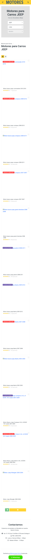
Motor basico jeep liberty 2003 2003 (13, 385)
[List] (5, 56)
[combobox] (15, 22)
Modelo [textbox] (11, 31)
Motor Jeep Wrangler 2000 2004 (12, 499)
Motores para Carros (6, 43)
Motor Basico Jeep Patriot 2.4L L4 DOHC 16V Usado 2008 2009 (14, 461)
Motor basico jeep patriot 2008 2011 (13, 274)
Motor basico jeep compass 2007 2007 (14, 199)
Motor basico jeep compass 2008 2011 (14, 162)
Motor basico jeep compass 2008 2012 (14, 125)
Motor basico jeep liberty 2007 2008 (13, 348)
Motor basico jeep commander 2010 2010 (14, 88)
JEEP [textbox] (10, 22)
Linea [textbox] (10, 27)
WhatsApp (16, 557)
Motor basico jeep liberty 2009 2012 (13, 311)
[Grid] (2, 56)
